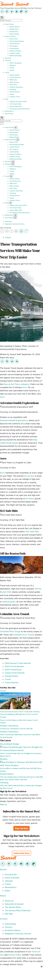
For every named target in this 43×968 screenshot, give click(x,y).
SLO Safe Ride (32, 531)
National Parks (15, 92)
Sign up (3, 804)
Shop (6, 99)
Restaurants (14, 31)
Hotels (12, 94)
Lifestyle (8, 60)
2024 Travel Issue (13, 669)
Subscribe (8, 221)
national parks (8, 601)
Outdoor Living (15, 53)
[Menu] (1, 1)
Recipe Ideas (14, 29)
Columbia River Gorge (10, 631)
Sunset (3, 869)
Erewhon (30, 498)
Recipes (4, 759)
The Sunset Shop (15, 104)
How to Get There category (16, 384)
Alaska (15, 443)
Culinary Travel (15, 97)
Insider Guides (15, 75)
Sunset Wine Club (16, 106)
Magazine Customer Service (14, 224)
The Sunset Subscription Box (20, 109)
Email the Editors (13, 930)
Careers (8, 927)
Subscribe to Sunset (14, 904)
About (3, 895)
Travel (7, 72)
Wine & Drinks (14, 34)
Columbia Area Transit (23, 634)
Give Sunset (9, 113)
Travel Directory (15, 77)
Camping (13, 89)
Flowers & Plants (15, 51)
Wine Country (14, 82)
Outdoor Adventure (16, 87)
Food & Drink (9, 24)
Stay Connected (5, 228)
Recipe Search (15, 27)
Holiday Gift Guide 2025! (18, 101)
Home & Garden (10, 36)
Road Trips (13, 84)
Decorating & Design (17, 41)
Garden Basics (15, 43)
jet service (29, 476)
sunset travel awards (14, 673)
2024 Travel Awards (14, 666)
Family (12, 68)
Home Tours (14, 39)
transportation (11, 676)
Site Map (9, 913)
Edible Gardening (16, 55)
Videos (12, 70)
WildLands (13, 80)
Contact (3, 919)
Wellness (13, 65)
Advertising (10, 924)
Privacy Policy (14, 955)
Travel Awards (11, 682)
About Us (9, 901)
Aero (2, 473)
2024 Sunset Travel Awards (18, 663)
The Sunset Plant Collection (18, 910)
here (24, 387)
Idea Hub (8, 58)
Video (7, 890)
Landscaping (14, 48)
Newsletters (9, 111)
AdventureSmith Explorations (14, 420)
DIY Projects (14, 46)
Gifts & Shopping (15, 63)
